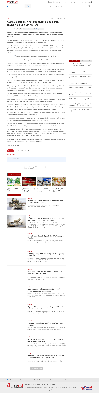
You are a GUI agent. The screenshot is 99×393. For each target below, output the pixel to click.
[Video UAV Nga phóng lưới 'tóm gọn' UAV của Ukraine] (16, 326)
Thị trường (20, 6)
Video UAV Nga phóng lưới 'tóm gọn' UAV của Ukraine (45, 324)
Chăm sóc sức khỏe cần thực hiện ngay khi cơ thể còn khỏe (58, 190)
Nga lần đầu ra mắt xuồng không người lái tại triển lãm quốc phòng (45, 308)
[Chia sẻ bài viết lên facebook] (8, 29)
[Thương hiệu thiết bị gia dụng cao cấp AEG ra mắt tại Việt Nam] (29, 181)
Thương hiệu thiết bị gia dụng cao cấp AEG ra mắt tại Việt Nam (28, 190)
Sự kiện (70, 6)
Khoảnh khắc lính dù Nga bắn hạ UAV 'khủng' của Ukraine (46, 237)
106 (73, 111)
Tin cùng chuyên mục (14, 195)
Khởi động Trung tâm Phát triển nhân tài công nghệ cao (43, 190)
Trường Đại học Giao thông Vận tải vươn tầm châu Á (13, 190)
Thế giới (28, 6)
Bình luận (10, 150)
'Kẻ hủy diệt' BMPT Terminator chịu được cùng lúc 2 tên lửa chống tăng (45, 201)
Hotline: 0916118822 (64, 2)
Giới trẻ (41, 6)
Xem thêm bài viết (36, 369)
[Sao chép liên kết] (17, 29)
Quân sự (63, 6)
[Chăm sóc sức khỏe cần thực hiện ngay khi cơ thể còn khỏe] (59, 181)
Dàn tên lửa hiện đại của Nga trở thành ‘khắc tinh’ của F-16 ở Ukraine (44, 272)
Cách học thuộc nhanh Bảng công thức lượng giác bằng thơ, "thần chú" (79, 82)
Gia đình (34, 6)
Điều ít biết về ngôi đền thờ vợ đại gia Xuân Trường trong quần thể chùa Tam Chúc (80, 104)
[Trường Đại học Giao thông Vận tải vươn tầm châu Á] (13, 181)
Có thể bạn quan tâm (14, 174)
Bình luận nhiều (86, 61)
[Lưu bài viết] (20, 29)
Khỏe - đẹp (48, 6)
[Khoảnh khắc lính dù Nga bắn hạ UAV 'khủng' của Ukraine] (16, 239)
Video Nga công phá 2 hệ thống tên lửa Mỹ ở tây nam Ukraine (45, 255)
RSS (91, 6)
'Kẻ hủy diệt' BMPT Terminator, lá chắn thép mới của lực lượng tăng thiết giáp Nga (46, 219)
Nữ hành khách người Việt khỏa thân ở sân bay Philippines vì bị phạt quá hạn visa (45, 356)
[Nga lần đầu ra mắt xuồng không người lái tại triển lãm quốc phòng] (16, 310)
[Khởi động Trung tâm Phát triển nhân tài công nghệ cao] (44, 181)
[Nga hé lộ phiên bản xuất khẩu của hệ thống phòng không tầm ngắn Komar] (16, 292)
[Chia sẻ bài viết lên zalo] (11, 29)
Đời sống (12, 6)
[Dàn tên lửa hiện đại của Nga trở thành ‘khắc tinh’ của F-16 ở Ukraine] (16, 275)
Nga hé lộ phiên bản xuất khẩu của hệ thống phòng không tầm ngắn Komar (44, 290)
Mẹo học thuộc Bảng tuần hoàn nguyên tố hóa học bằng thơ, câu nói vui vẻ (80, 99)
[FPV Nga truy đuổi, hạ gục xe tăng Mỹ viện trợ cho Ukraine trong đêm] (16, 343)
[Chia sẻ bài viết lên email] (14, 29)
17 (88, 83)
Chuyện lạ (56, 6)
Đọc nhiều (74, 61)
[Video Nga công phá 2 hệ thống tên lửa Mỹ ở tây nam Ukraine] (16, 257)
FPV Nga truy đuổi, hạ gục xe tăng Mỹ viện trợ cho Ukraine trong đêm (45, 340)
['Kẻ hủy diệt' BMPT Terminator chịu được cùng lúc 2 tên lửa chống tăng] (16, 204)
